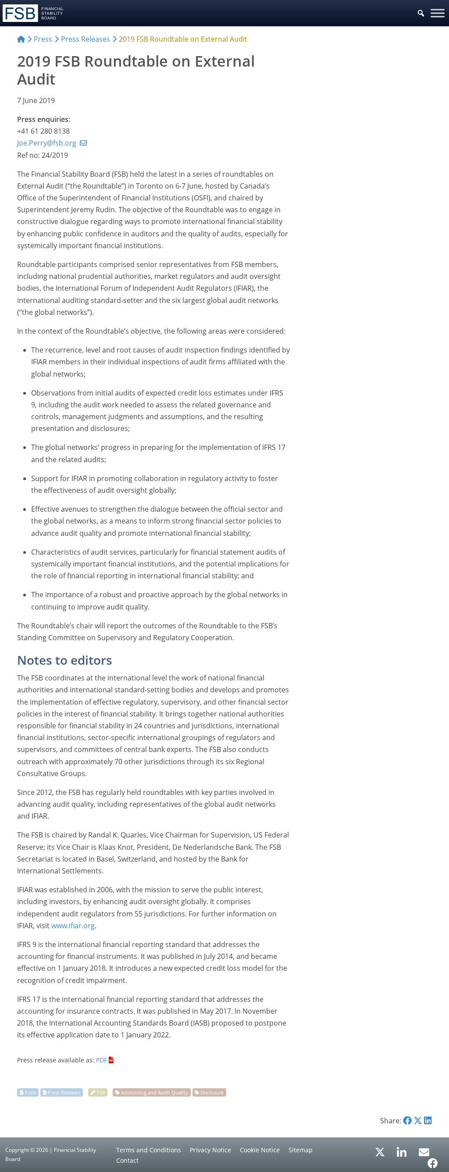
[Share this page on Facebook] (407, 1121)
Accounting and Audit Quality (154, 1092)
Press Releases (64, 1092)
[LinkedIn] (402, 1149)
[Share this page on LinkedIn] (428, 1121)
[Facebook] (433, 1160)
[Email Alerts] (424, 1151)
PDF (101, 1060)
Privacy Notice (210, 1150)
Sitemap (301, 1150)
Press (30, 1092)
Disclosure (212, 1092)
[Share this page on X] (417, 1121)
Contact (127, 1160)
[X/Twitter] (380, 1151)
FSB (101, 1092)
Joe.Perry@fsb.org (46, 143)
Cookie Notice (260, 1150)
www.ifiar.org (73, 925)
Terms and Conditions (148, 1150)
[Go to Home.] (21, 39)
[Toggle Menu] (438, 13)
